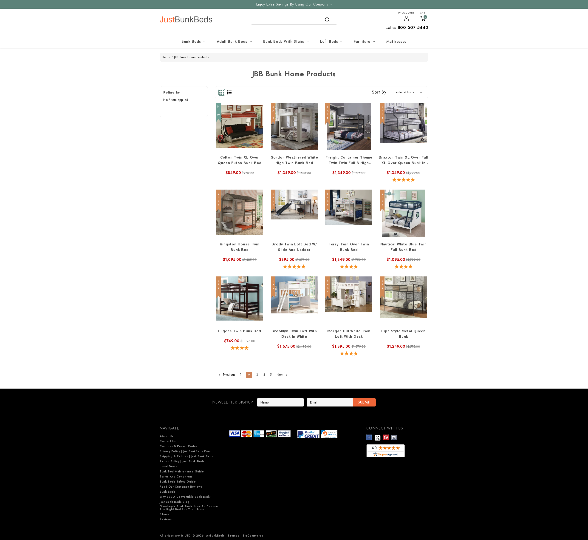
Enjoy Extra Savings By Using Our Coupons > (294, 4)
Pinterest (386, 437)
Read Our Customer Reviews (181, 486)
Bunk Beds (191, 41)
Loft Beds (329, 41)
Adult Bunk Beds (232, 41)
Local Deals (168, 466)
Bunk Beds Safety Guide (178, 481)
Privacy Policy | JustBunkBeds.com (185, 451)
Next (280, 374)
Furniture (362, 41)
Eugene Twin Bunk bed (239, 331)
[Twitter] (377, 437)
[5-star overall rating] (403, 180)
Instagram (394, 437)
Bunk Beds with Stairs (283, 41)
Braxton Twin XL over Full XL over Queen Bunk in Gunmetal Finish (403, 161)
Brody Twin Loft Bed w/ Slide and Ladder (294, 247)
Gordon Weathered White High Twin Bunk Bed (294, 160)
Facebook (369, 437)
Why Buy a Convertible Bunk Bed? (185, 496)
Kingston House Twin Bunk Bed (239, 247)
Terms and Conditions (176, 476)
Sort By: (380, 92)
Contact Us (168, 441)
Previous (228, 374)
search (327, 20)
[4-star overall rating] (349, 267)
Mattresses (396, 41)
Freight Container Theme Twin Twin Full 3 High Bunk (348, 161)
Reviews (166, 519)
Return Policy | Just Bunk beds (182, 461)
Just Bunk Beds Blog (174, 501)
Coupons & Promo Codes (179, 446)
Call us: (407, 28)
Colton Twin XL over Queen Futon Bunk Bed (239, 160)
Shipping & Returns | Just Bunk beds (186, 456)
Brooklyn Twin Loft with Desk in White (294, 334)
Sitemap (165, 514)
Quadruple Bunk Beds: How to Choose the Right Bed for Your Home (189, 508)
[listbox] (409, 92)
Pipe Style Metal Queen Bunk (403, 334)
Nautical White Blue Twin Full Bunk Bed (403, 247)
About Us (166, 436)
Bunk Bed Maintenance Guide (182, 471)
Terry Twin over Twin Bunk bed (349, 247)
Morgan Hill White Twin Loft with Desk (349, 334)
